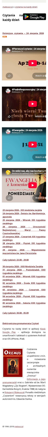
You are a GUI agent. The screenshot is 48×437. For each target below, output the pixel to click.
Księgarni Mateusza (14, 392)
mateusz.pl (8, 6)
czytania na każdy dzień (26, 6)
